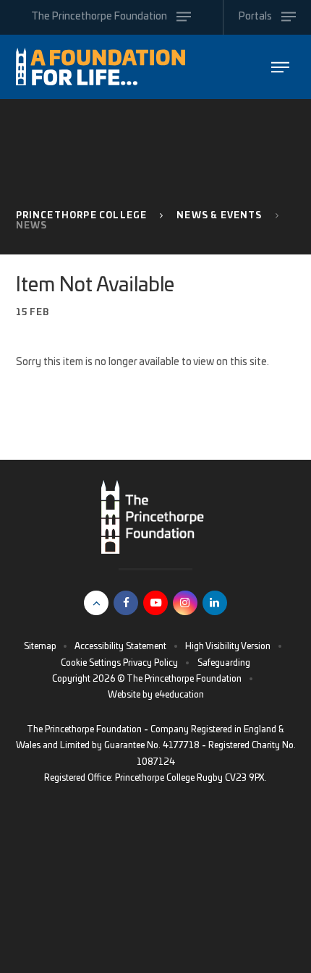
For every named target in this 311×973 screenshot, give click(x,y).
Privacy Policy (150, 663)
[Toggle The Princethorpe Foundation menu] (280, 66)
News (32, 225)
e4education (179, 694)
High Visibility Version (227, 646)
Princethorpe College (82, 215)
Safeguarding (223, 663)
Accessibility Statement (120, 646)
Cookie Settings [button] (91, 663)
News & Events (219, 215)
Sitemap (40, 646)
